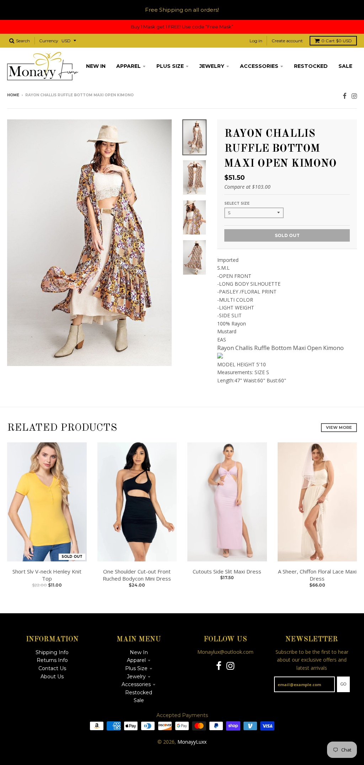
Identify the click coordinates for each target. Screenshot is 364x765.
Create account (287, 40)
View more (339, 427)
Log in (256, 40)
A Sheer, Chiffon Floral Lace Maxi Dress (317, 575)
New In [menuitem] (96, 66)
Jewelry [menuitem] (211, 66)
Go (343, 684)
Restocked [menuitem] (311, 66)
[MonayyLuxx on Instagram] (354, 96)
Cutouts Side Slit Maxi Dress (227, 571)
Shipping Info (52, 652)
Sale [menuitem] (345, 66)
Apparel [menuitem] (128, 66)
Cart (336, 40)
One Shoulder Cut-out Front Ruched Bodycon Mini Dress (137, 575)
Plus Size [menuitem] (170, 66)
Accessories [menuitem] (259, 66)
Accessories (136, 684)
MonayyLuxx (192, 741)
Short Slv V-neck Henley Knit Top (46, 575)
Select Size (237, 203)
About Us (52, 676)
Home (13, 95)
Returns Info (52, 660)
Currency (48, 40)
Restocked (138, 692)
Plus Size (136, 668)
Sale (139, 700)
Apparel (136, 660)
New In (139, 652)
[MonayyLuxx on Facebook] (345, 96)
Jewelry (136, 676)
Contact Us (52, 668)
